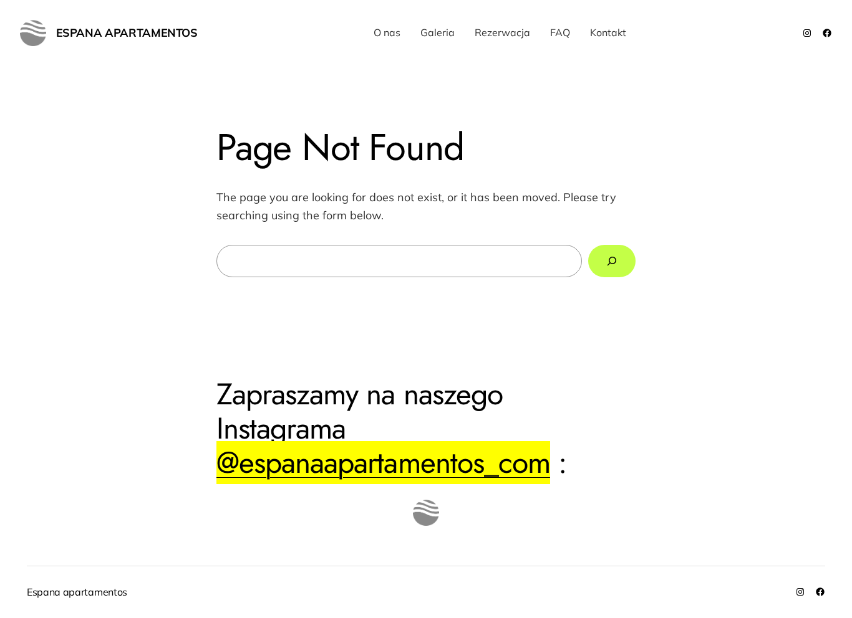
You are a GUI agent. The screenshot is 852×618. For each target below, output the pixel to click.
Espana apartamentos (127, 33)
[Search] (612, 261)
